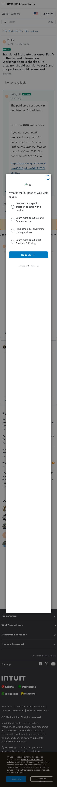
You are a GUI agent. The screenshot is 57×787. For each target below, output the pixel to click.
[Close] (48, 177)
